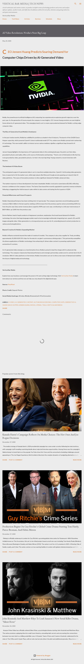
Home (4, 19)
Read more (77, 460)
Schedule (49, 19)
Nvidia (32, 305)
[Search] (75, 3)
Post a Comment (15, 460)
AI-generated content (24, 302)
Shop (59, 19)
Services (38, 19)
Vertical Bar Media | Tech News (22, 3)
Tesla (44, 305)
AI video (11, 302)
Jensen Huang (24, 305)
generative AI (70, 302)
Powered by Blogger (43, 655)
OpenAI (39, 305)
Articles (27, 19)
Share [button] (4, 308)
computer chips (58, 302)
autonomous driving (42, 302)
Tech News (15, 19)
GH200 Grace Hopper (10, 305)
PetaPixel (11, 284)
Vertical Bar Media (67, 276)
